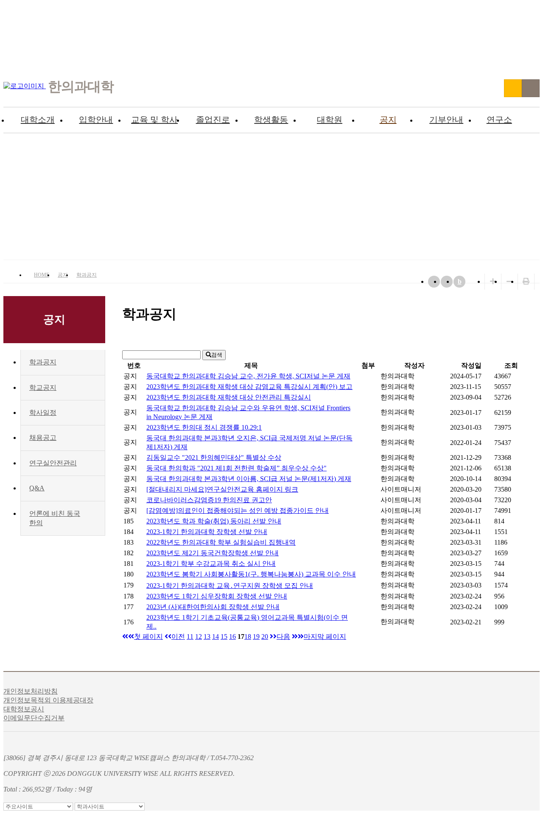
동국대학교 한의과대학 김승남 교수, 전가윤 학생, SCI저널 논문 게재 (248, 376)
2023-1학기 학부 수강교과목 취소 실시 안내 (211, 563)
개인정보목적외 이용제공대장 (48, 700)
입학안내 (96, 119)
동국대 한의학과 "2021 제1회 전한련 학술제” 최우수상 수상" (236, 468)
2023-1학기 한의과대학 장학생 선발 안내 (206, 531)
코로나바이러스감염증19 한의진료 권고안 (209, 500)
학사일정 (42, 412)
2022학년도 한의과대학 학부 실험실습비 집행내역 (221, 542)
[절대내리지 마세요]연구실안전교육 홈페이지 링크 (222, 489)
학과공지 (86, 275)
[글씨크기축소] (509, 281)
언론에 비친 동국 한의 (54, 518)
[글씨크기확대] (493, 281)
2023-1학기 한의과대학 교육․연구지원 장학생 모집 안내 (229, 585)
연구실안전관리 (53, 463)
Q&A (37, 488)
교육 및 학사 (154, 119)
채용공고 (42, 437)
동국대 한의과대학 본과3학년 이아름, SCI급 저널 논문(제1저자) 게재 (248, 478)
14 (215, 636)
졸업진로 (213, 119)
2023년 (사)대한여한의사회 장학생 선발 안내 (213, 606)
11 (190, 636)
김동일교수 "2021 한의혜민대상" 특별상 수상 (213, 457)
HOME (41, 275)
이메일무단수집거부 (33, 718)
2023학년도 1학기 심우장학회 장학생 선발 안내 (216, 596)
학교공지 (42, 387)
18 (247, 636)
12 (198, 636)
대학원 (329, 119)
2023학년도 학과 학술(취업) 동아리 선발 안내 (213, 521)
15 (224, 636)
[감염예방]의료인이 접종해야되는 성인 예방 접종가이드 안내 (237, 510)
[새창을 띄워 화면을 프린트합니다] (526, 281)
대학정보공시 (23, 709)
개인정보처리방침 (30, 691)
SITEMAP (531, 88)
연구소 (499, 119)
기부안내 (446, 119)
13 (207, 636)
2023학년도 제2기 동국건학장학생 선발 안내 (212, 553)
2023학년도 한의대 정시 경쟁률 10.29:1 (204, 427)
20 (264, 636)
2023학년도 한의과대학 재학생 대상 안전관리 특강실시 (228, 397)
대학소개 (38, 119)
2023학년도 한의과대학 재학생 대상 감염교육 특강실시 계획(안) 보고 (249, 386)
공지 (388, 119)
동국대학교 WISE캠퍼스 (513, 88)
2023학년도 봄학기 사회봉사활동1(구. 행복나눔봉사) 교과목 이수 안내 (251, 574)
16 (232, 636)
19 (256, 636)
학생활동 (271, 119)
